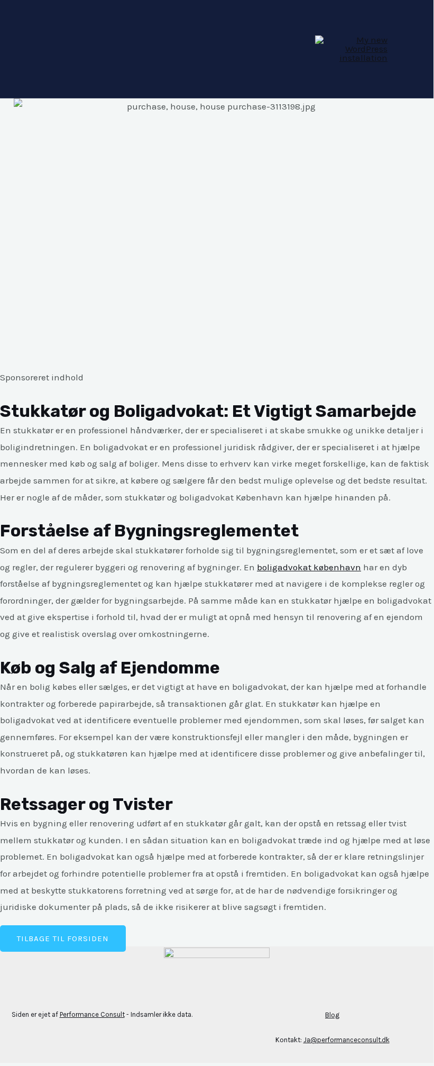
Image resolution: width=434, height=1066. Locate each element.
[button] (63, 938)
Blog (332, 1015)
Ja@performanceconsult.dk (346, 1040)
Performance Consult (92, 1014)
